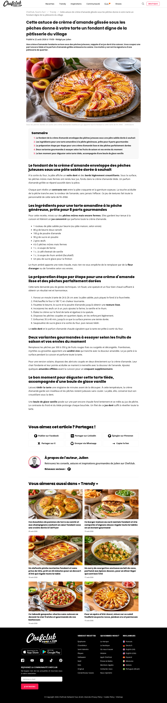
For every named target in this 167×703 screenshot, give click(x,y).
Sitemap (119, 697)
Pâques (80, 653)
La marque (104, 641)
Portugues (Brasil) (133, 669)
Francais (129, 641)
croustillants (112, 175)
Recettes (50, 3)
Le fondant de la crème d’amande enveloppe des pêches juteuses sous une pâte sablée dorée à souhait (85, 138)
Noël (79, 661)
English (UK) (130, 649)
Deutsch (129, 645)
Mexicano (129, 661)
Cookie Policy (109, 697)
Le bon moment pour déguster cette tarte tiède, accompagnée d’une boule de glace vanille (79, 153)
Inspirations (76, 3)
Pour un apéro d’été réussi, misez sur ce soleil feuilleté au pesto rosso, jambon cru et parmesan (111, 615)
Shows (118, 3)
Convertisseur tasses (86, 673)
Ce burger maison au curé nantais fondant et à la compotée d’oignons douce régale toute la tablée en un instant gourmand (111, 525)
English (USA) (131, 653)
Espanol (129, 657)
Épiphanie (82, 641)
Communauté (93, 3)
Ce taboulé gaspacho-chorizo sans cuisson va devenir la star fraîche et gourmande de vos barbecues (53, 617)
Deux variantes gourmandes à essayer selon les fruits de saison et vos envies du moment (79, 149)
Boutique (153, 4)
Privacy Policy (96, 697)
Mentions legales (107, 665)
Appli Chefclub (106, 657)
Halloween (82, 657)
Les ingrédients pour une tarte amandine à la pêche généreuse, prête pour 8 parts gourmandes (82, 141)
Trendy (62, 3)
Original (81, 669)
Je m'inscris (29, 686)
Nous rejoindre (106, 673)
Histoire (103, 653)
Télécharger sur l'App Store (31, 652)
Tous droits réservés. (82, 697)
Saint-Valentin (83, 649)
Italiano (129, 665)
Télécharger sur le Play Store (51, 652)
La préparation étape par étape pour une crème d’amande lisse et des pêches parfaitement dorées (83, 145)
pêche (37, 193)
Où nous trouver (106, 649)
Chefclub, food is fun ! (36, 12)
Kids (79, 665)
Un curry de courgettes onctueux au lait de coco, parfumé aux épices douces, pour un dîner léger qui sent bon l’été (110, 571)
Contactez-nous (106, 669)
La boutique (105, 645)
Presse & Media (106, 661)
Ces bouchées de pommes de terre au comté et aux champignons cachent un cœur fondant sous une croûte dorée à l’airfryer (54, 525)
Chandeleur (82, 645)
